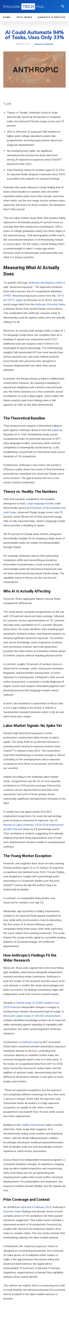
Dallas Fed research (33, 1125)
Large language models (40, 503)
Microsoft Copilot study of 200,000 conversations (32, 1016)
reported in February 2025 (36, 1207)
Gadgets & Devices (43, 44)
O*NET (7, 295)
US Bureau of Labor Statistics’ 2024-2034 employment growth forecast (33, 825)
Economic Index (12, 1211)
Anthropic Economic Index (50, 304)
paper (55, 430)
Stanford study (30, 1042)
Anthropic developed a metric (46, 282)
